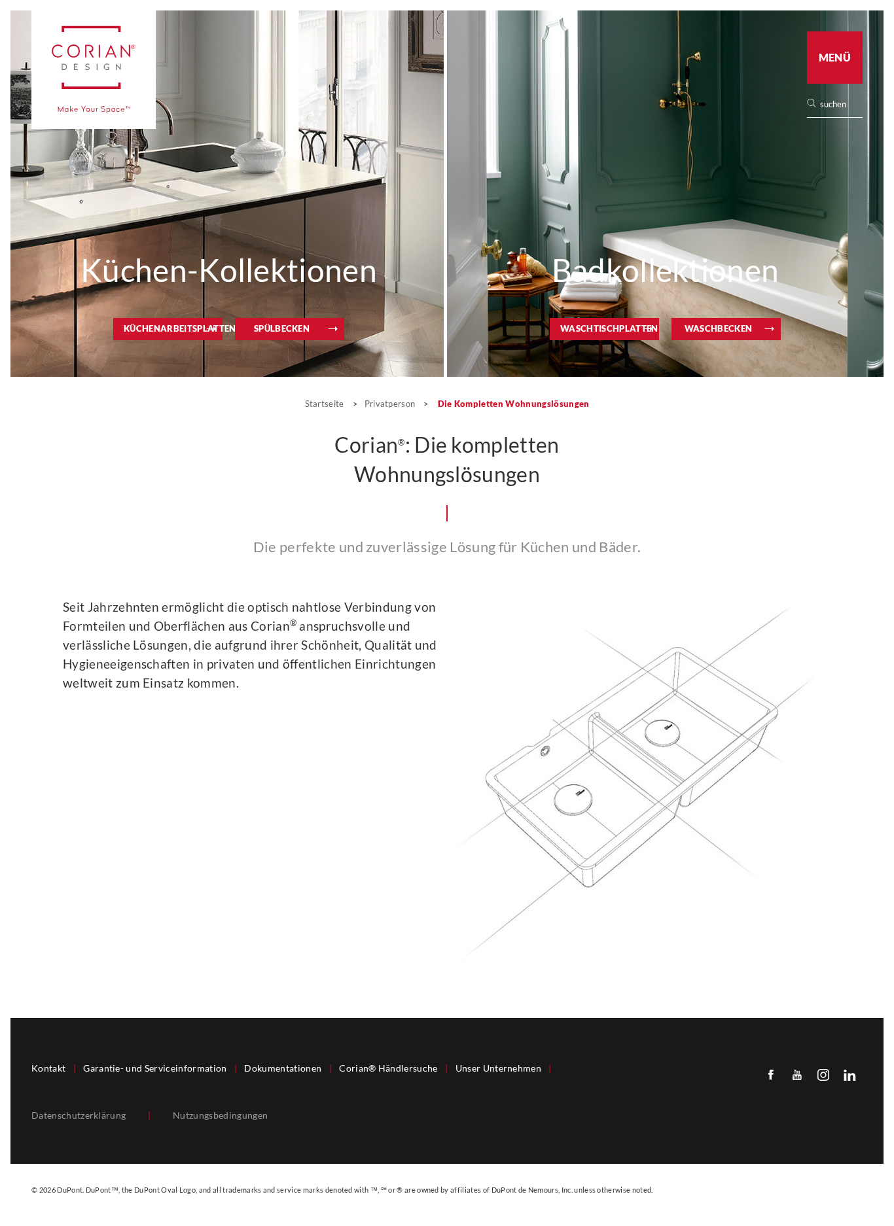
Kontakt (48, 1068)
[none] (841, 104)
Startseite (326, 403)
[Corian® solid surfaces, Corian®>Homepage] (93, 69)
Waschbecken (719, 328)
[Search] (839, 104)
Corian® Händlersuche (388, 1068)
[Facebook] (771, 1074)
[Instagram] (823, 1074)
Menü (835, 57)
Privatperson (390, 403)
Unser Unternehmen (498, 1068)
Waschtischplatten (609, 328)
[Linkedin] (849, 1074)
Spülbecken (282, 328)
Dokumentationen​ (282, 1068)
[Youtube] (797, 1074)
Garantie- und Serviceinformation (154, 1068)
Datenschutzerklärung (78, 1115)
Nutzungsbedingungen (220, 1115)
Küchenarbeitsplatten (173, 328)
